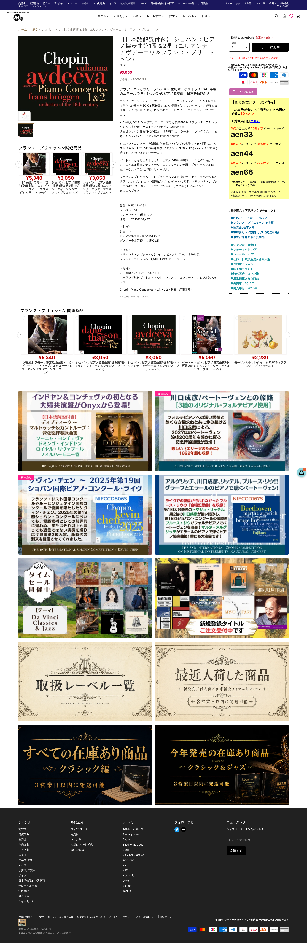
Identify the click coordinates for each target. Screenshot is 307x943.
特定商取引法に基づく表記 (91, 916)
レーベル (188, 16)
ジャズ (142, 3)
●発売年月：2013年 (244, 288)
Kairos (127, 865)
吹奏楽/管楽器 (127, 3)
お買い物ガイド (26, 916)
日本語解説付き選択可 (162, 3)
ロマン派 (260, 3)
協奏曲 (46, 3)
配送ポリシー (167, 916)
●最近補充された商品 (245, 278)
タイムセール (39, 6)
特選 (205, 16)
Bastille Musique (133, 844)
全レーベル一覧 (186, 3)
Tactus (127, 891)
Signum (127, 885)
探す (172, 16)
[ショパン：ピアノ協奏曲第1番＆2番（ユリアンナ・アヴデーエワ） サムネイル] (26, 131)
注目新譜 (203, 3)
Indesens (128, 860)
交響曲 (21, 3)
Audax (126, 839)
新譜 (136, 16)
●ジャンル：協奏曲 (243, 244)
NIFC (34, 29)
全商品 (102, 16)
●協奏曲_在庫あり (242, 227)
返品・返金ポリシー (146, 916)
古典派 (247, 3)
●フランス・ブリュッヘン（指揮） (253, 222)
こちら (255, 121)
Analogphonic (131, 834)
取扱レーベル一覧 (133, 829)
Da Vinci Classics (133, 855)
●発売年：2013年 (242, 283)
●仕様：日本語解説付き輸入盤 (250, 259)
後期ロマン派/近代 (279, 3)
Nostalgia (128, 875)
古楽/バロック (232, 3)
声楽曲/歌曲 (99, 3)
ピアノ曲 (72, 3)
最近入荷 (23, 6)
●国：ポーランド (242, 269)
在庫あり (119, 16)
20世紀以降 (282, 6)
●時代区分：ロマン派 (245, 273)
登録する (236, 850)
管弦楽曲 (34, 3)
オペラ (112, 3)
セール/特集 (154, 16)
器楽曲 (84, 3)
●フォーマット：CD (244, 249)
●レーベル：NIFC (242, 254)
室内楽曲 (59, 3)
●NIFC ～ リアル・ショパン (249, 217)
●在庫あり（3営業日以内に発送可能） (256, 232)
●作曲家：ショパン (243, 264)
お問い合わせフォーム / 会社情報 (56, 916)
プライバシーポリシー (120, 916)
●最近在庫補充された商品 (248, 237)
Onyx (126, 880)
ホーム (22, 29)
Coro (126, 849)
